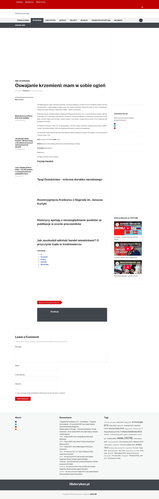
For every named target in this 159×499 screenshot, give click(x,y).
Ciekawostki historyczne (100, 20)
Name (17, 365)
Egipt (120, 425)
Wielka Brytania (133, 453)
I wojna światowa (116, 434)
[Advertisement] (72, 285)
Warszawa (120, 453)
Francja (129, 425)
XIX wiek (116, 455)
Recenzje (84, 20)
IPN (106, 434)
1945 (113, 422)
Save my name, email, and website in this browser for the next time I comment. (41, 393)
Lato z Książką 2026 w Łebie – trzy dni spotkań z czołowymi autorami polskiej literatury (24, 171)
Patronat (116, 445)
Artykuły (62, 20)
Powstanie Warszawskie (117, 448)
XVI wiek (125, 455)
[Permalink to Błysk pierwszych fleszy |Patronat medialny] (24, 108)
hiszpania (128, 428)
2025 (119, 422)
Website (18, 384)
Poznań (129, 448)
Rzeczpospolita (113, 450)
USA (111, 453)
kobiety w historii (130, 434)
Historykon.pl (79, 484)
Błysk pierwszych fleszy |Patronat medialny (23, 117)
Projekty (73, 20)
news (125, 438)
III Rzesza (137, 428)
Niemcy (138, 442)
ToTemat (63, 461)
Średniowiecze (114, 458)
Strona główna (23, 20)
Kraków (111, 438)
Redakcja (19, 2)
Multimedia (118, 20)
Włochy (107, 455)
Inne (17, 81)
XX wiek (134, 456)
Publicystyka (50, 20)
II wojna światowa (131, 431)
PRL (135, 448)
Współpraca (29, 2)
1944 (106, 422)
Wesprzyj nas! (40, 2)
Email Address (20, 375)
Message (18, 347)
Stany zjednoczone (132, 450)
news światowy (125, 442)
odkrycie (108, 445)
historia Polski (116, 428)
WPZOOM (93, 494)
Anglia (127, 422)
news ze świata (113, 441)
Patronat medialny (127, 445)
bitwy (112, 425)
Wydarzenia (37, 20)
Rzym (122, 450)
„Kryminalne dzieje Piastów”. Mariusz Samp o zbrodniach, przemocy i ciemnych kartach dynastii (24, 143)
